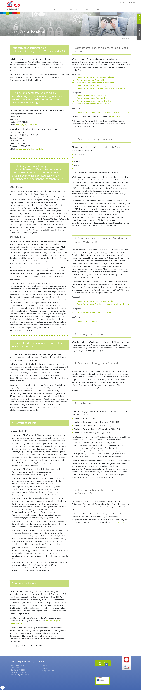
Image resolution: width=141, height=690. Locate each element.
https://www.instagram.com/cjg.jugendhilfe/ (91, 95)
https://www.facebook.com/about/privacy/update (93, 301)
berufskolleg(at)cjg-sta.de (20, 675)
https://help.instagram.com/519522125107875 (92, 312)
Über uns (58, 9)
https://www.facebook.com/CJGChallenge (89, 85)
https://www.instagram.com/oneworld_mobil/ (91, 101)
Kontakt (132, 3)
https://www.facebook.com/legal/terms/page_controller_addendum (101, 304)
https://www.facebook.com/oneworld (88, 80)
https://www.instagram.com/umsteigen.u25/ (91, 103)
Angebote (73, 9)
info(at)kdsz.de (120, 522)
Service (86, 9)
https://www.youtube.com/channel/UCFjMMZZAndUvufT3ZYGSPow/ (101, 112)
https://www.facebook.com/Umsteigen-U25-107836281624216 (98, 88)
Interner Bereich (101, 663)
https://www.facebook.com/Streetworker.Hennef (93, 82)
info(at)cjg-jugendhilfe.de (26, 124)
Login (124, 3)
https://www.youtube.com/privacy (86, 321)
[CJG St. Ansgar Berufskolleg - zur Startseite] (12, 6)
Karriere (99, 9)
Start (118, 38)
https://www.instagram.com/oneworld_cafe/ (91, 98)
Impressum (115, 116)
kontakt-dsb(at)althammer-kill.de (30, 149)
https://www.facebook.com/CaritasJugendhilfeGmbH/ (95, 77)
